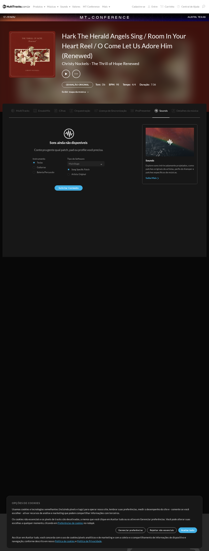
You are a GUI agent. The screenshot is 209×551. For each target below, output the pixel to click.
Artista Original (79, 174)
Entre (155, 6)
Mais (105, 6)
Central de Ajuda (190, 6)
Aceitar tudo (187, 530)
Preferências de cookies (70, 523)
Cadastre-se (138, 6)
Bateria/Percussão (45, 172)
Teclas (40, 162)
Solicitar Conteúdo (69, 188)
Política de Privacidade (89, 541)
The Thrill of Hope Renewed (115, 63)
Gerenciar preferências (130, 530)
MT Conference (91, 6)
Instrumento (39, 158)
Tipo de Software (75, 158)
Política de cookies (65, 541)
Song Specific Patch (80, 169)
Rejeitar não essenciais (162, 530)
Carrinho (169, 6)
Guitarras (41, 167)
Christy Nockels (75, 63)
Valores (76, 6)
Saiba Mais (151, 178)
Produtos (38, 6)
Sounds (64, 6)
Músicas (51, 6)
